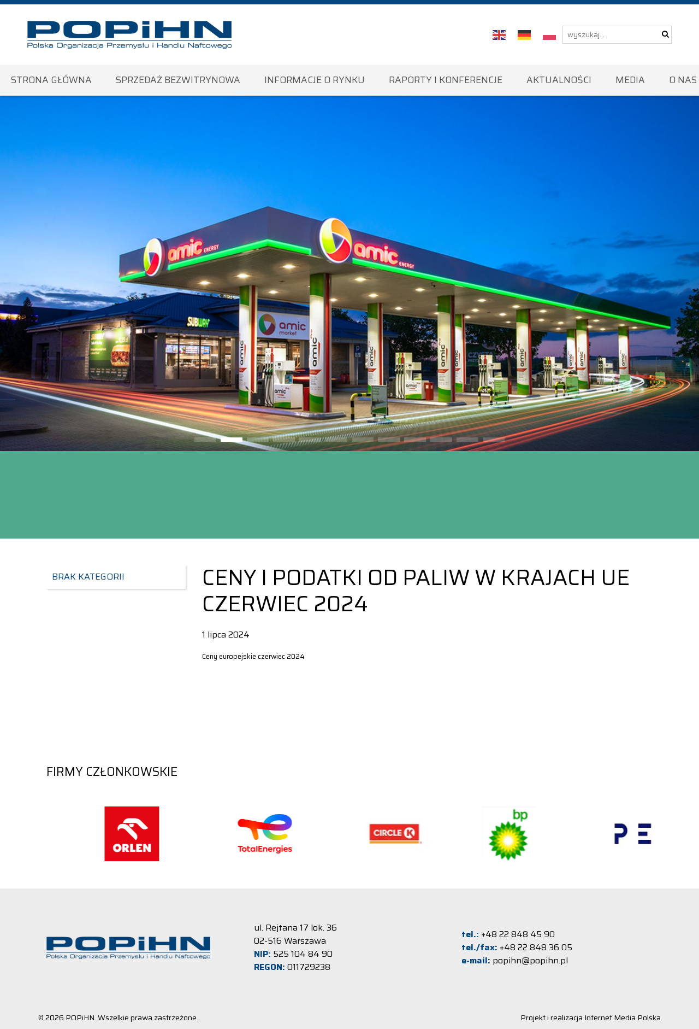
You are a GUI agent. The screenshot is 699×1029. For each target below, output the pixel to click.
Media (630, 80)
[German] (525, 35)
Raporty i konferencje (445, 80)
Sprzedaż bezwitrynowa (178, 80)
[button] (205, 439)
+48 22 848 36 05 (536, 947)
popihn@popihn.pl (530, 960)
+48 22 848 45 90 (518, 934)
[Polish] (550, 35)
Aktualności (558, 80)
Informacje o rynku (314, 80)
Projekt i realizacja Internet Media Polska (590, 1018)
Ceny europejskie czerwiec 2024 (253, 656)
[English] (500, 35)
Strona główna (51, 80)
